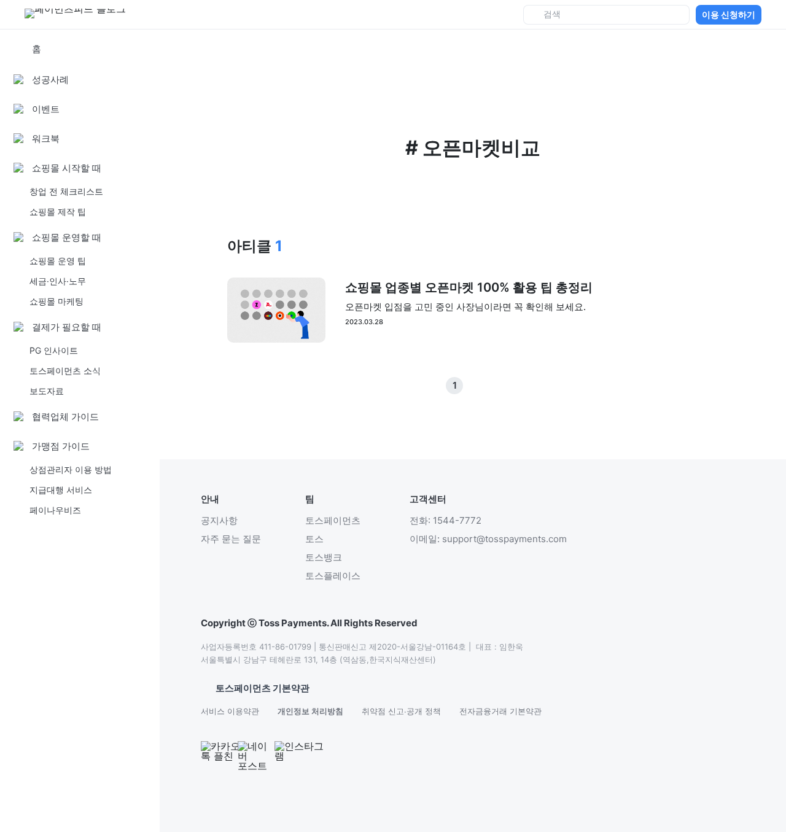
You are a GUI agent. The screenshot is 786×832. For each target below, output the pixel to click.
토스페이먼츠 (332, 520)
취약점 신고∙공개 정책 (401, 711)
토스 (314, 539)
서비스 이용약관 (230, 711)
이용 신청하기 (728, 14)
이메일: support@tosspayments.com (488, 539)
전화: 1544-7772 (445, 520)
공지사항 (219, 520)
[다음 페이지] (491, 385)
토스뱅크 (323, 557)
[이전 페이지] (472, 385)
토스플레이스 (332, 575)
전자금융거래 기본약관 (500, 711)
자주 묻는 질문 (231, 539)
